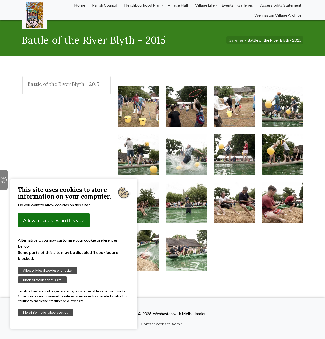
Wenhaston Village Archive (277, 15)
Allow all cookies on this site (53, 220)
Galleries (245, 5)
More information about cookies (45, 312)
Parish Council (104, 5)
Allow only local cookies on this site (47, 270)
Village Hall (178, 5)
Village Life (205, 5)
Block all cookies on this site (42, 280)
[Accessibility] (4, 180)
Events (227, 5)
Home (79, 5)
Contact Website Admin (162, 323)
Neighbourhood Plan (142, 5)
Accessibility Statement (280, 5)
